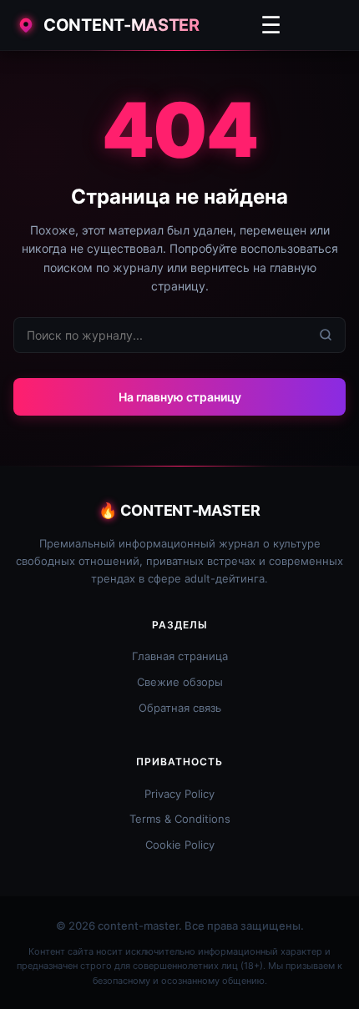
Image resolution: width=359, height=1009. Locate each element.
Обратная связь (180, 707)
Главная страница (180, 656)
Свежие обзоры (180, 682)
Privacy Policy (179, 793)
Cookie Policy (180, 844)
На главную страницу (180, 397)
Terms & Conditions (179, 818)
